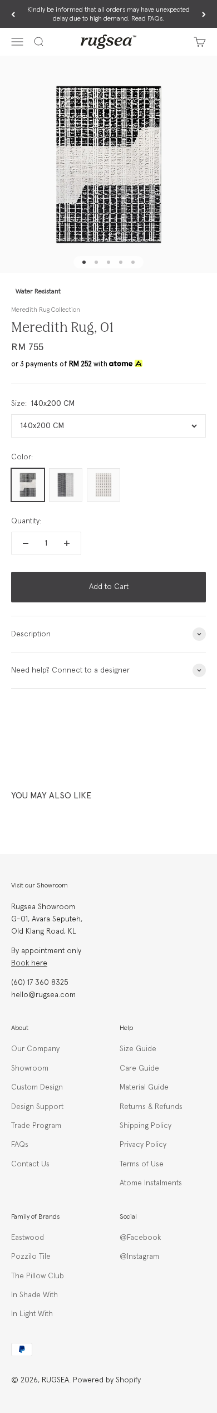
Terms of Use (142, 1164)
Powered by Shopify (107, 1380)
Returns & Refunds (151, 1107)
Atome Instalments (151, 1183)
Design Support (37, 1107)
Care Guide (139, 1068)
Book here (29, 963)
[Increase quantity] (67, 543)
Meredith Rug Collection (45, 310)
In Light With (32, 1314)
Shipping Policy (145, 1126)
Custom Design (37, 1087)
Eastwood (27, 1238)
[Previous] (13, 14)
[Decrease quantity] (26, 543)
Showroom (29, 1068)
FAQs (19, 1145)
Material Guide (144, 1087)
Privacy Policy (143, 1145)
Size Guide (138, 1049)
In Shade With (34, 1295)
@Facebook (140, 1238)
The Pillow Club (37, 1276)
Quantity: (26, 521)
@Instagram (139, 1256)
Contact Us (30, 1164)
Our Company (35, 1049)
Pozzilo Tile (31, 1256)
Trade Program (36, 1126)
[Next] (204, 14)
